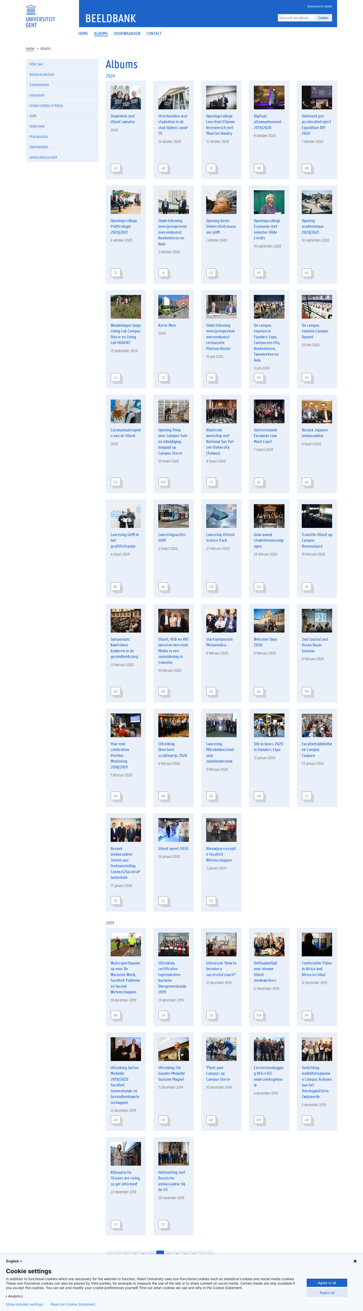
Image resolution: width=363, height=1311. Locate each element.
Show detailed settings (24, 1304)
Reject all (327, 1293)
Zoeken (323, 17)
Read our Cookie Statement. (73, 1304)
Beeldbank (110, 18)
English (12, 1261)
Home (30, 48)
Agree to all (327, 1283)
